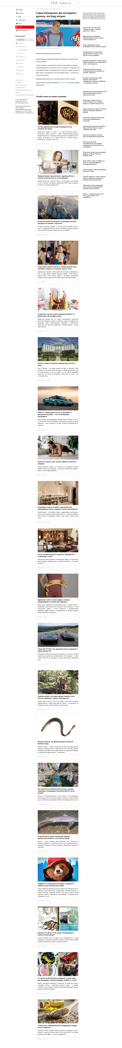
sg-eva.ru (20, 53)
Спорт (20, 27)
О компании (19, 80)
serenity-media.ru (23, 50)
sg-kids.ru (20, 67)
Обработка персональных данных (23, 91)
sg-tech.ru (21, 73)
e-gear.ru (20, 63)
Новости (21, 13)
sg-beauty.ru (21, 60)
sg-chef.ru (21, 43)
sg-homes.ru (21, 56)
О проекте (18, 82)
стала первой (64, 83)
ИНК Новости (61, 3)
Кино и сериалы (23, 30)
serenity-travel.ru (23, 46)
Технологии (22, 20)
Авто (20, 23)
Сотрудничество (20, 87)
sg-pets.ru (21, 70)
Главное (20, 9)
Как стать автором (20, 85)
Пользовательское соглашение (24, 95)
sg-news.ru (21, 40)
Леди (19, 16)
